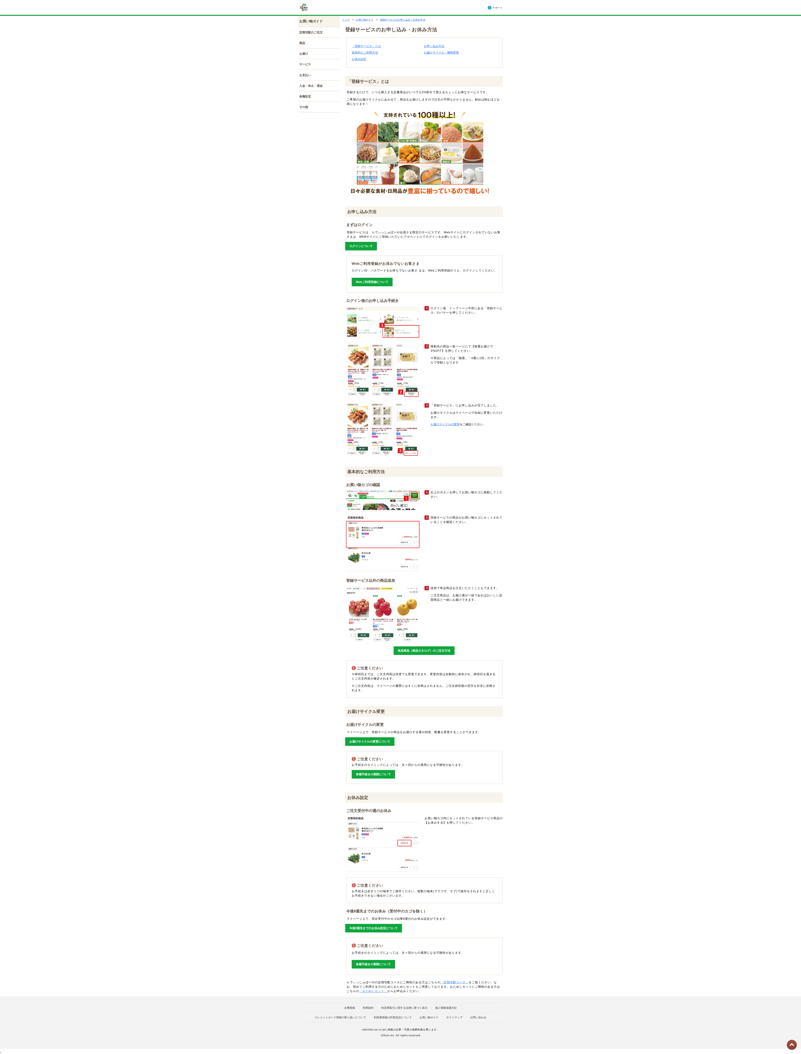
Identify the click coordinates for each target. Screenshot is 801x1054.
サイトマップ (454, 1017)
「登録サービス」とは (366, 46)
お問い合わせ (478, 1017)
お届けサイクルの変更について (369, 741)
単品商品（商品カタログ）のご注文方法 (424, 650)
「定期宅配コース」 (455, 982)
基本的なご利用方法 (365, 52)
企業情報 (349, 1007)
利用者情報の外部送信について (393, 1017)
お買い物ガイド (364, 19)
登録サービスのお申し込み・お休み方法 (402, 19)
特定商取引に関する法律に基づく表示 (404, 1007)
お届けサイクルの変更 (445, 424)
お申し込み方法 (434, 46)
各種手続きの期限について (373, 774)
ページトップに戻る (792, 1045)
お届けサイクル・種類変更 (441, 52)
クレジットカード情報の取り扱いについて (340, 1017)
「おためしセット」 (373, 991)
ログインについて (361, 246)
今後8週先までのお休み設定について (373, 928)
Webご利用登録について (372, 282)
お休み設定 (359, 59)
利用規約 (368, 1007)
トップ (346, 19)
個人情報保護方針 (446, 1007)
